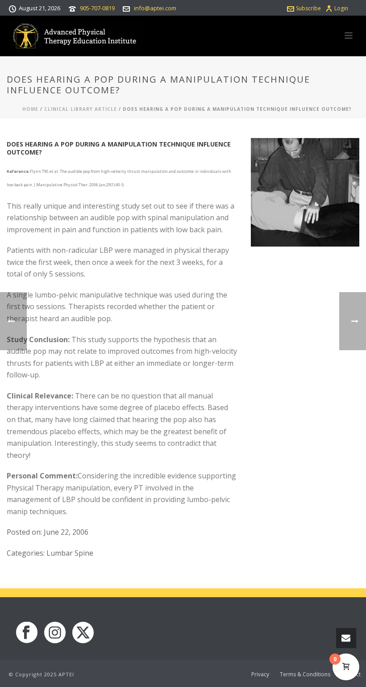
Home (30, 109)
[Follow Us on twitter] (83, 633)
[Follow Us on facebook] (26, 633)
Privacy (260, 674)
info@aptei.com (155, 8)
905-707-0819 (97, 8)
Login (341, 8)
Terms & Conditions (305, 674)
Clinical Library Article (80, 109)
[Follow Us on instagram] (55, 633)
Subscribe (308, 8)
